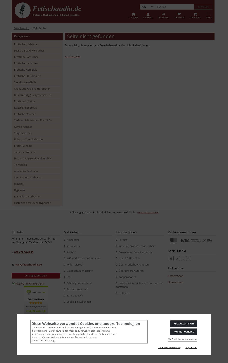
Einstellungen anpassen (184, 339)
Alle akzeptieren (184, 323)
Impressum (191, 347)
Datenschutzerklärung (169, 347)
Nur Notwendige (184, 331)
